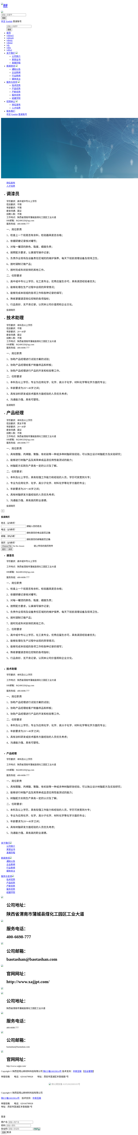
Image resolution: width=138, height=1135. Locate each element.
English (9, 21)
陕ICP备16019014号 (52, 1071)
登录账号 (22, 114)
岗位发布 (16, 105)
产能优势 (16, 92)
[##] (4, 5)
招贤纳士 (10, 101)
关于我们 (10, 53)
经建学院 (16, 98)
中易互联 (77, 1071)
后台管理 (88, 1071)
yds (7, 45)
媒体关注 (16, 79)
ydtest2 (9, 43)
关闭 (10, 549)
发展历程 (16, 63)
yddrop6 (10, 38)
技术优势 (16, 85)
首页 (8, 33)
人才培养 (16, 108)
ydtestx (9, 40)
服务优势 (16, 95)
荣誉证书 (16, 59)
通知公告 (16, 69)
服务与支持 (11, 82)
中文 (3, 21)
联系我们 (10, 111)
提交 (4, 549)
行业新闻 (16, 76)
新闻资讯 (10, 66)
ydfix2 (9, 50)
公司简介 (16, 56)
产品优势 (16, 88)
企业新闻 (16, 72)
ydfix (8, 47)
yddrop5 (10, 35)
